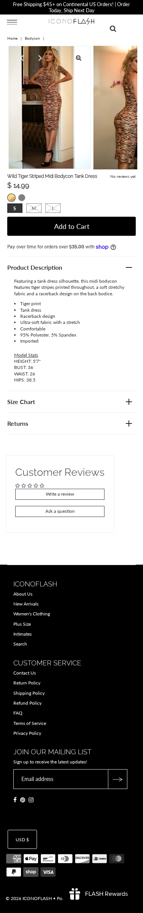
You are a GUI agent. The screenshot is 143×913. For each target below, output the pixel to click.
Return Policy (26, 683)
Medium (34, 208)
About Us (22, 594)
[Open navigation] (12, 21)
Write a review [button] (60, 494)
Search (20, 644)
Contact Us (24, 673)
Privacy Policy (27, 733)
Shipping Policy (29, 693)
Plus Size (22, 624)
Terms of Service (29, 723)
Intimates (22, 634)
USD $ (22, 839)
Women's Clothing (31, 614)
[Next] (39, 58)
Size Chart (21, 401)
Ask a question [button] (60, 511)
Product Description (34, 267)
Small (14, 208)
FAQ (17, 713)
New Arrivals (26, 604)
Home (12, 38)
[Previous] (20, 58)
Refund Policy (27, 703)
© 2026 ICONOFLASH (29, 898)
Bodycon (32, 38)
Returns (17, 423)
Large (53, 208)
